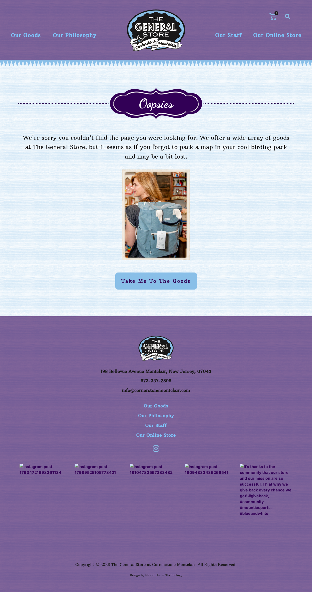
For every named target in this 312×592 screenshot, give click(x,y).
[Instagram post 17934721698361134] (46, 490)
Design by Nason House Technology (156, 575)
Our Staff (228, 35)
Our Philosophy (74, 35)
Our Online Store (277, 35)
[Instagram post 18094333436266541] (211, 490)
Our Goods (26, 35)
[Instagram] (156, 448)
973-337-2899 (156, 381)
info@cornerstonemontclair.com (156, 390)
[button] (287, 16)
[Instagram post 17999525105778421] (101, 490)
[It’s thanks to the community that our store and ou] (266, 490)
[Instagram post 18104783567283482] (156, 490)
